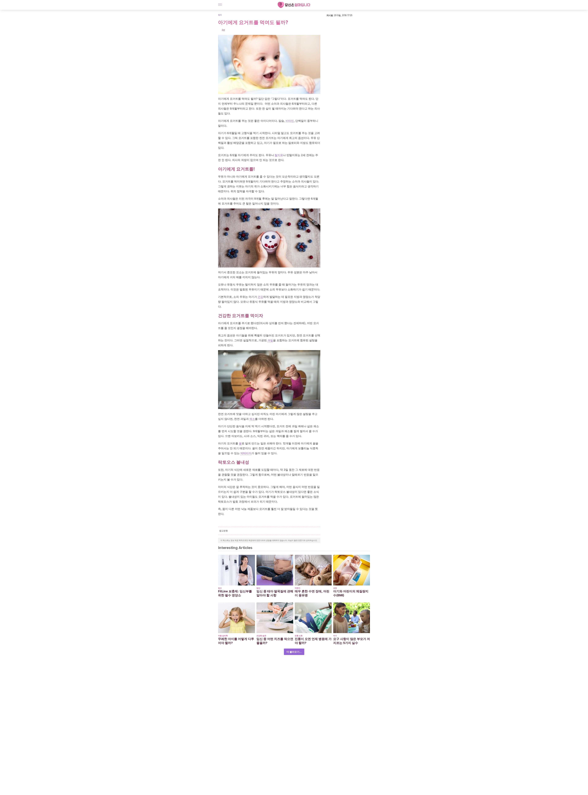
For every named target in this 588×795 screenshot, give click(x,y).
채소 (252, 418)
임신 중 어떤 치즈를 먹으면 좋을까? (274, 641)
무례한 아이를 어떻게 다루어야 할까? (236, 641)
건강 (260, 296)
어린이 (297, 588)
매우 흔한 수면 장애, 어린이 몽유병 (312, 593)
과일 (270, 340)
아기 (220, 15)
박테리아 (245, 453)
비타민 (290, 120)
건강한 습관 (261, 635)
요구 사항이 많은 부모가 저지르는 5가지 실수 (351, 641)
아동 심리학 (223, 635)
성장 (335, 588)
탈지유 (279, 155)
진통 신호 (299, 635)
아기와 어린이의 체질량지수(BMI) (350, 593)
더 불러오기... (294, 651)
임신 (220, 588)
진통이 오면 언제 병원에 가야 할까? (313, 641)
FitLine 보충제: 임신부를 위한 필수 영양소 (235, 593)
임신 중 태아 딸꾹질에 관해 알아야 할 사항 (274, 593)
